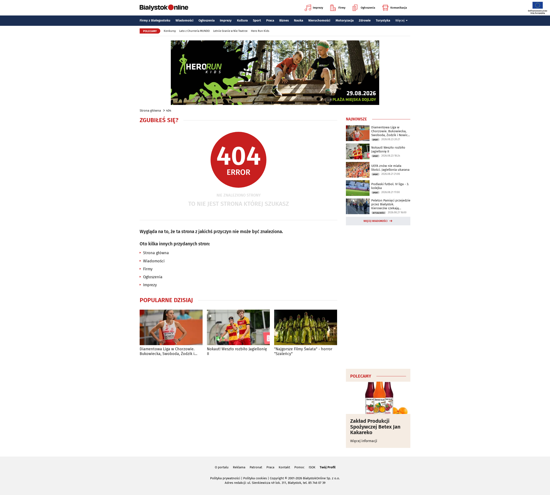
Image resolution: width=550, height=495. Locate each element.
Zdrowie (365, 20)
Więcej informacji (363, 441)
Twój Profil (327, 467)
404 (168, 110)
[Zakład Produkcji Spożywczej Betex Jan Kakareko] (378, 398)
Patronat (256, 467)
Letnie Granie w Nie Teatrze (230, 30)
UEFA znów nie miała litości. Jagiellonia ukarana (390, 168)
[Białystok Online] (164, 8)
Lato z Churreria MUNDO (194, 30)
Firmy (341, 7)
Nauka (298, 20)
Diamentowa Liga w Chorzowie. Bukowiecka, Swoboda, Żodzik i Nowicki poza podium (167, 351)
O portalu (222, 467)
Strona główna (150, 110)
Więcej (400, 20)
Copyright (277, 478)
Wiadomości (184, 20)
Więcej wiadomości (376, 221)
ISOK (312, 467)
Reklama (239, 467)
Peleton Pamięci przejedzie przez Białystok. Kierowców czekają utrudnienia (390, 204)
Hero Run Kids (260, 30)
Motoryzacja (345, 20)
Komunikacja (398, 7)
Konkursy (170, 30)
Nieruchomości (319, 20)
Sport (257, 20)
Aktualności (379, 213)
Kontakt (284, 467)
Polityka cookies (255, 478)
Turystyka (383, 20)
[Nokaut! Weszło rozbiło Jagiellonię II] (238, 327)
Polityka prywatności (225, 478)
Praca (270, 20)
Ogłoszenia (368, 7)
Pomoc (299, 467)
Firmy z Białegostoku (155, 20)
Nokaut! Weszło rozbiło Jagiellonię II (237, 351)
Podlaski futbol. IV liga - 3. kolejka (390, 186)
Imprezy (318, 7)
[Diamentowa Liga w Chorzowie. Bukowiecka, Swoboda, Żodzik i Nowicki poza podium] (171, 327)
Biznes (284, 20)
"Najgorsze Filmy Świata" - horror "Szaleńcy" (303, 351)
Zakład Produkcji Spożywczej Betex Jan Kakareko (375, 426)
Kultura (242, 20)
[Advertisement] (378, 296)
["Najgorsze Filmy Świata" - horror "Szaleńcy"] (305, 327)
